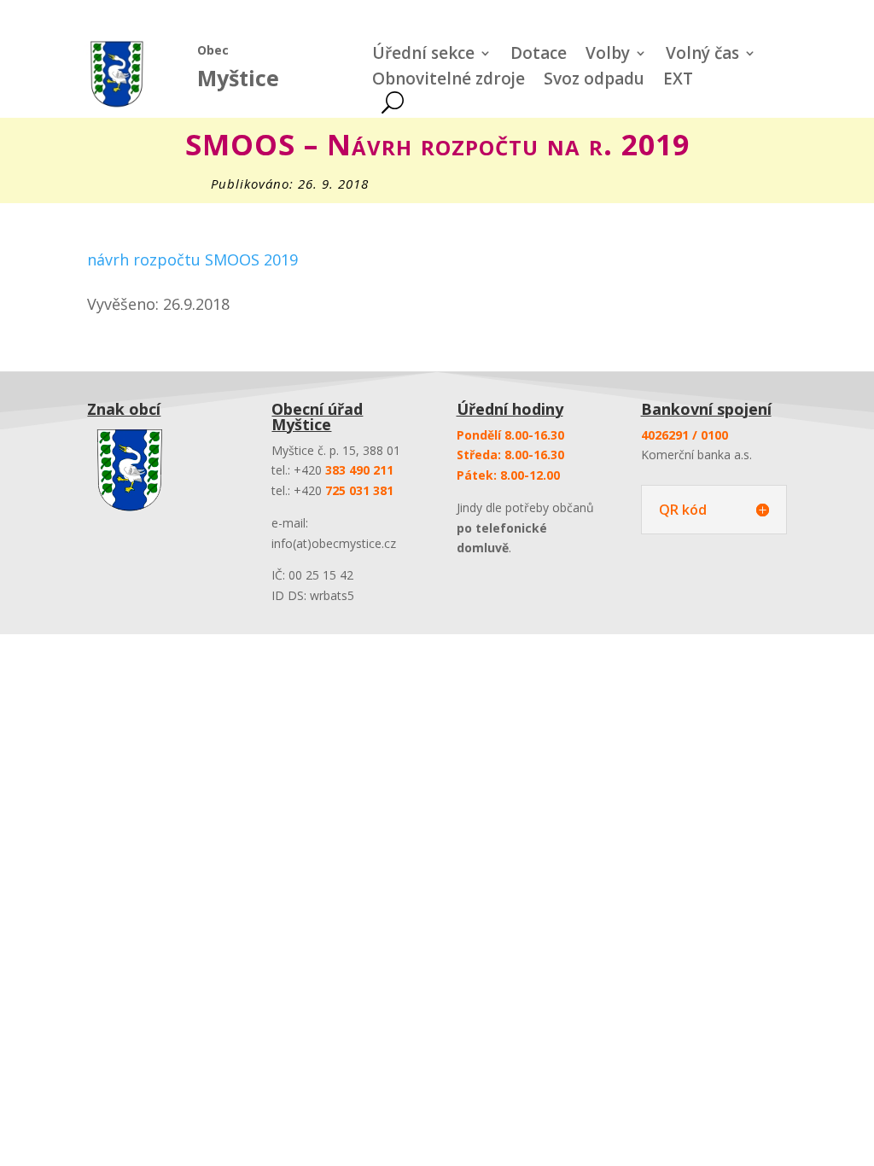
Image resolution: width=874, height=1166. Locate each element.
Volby (608, 55)
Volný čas (702, 55)
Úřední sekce (423, 55)
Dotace (538, 55)
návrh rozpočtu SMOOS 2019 (192, 259)
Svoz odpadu (594, 81)
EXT (678, 81)
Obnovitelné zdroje (448, 81)
